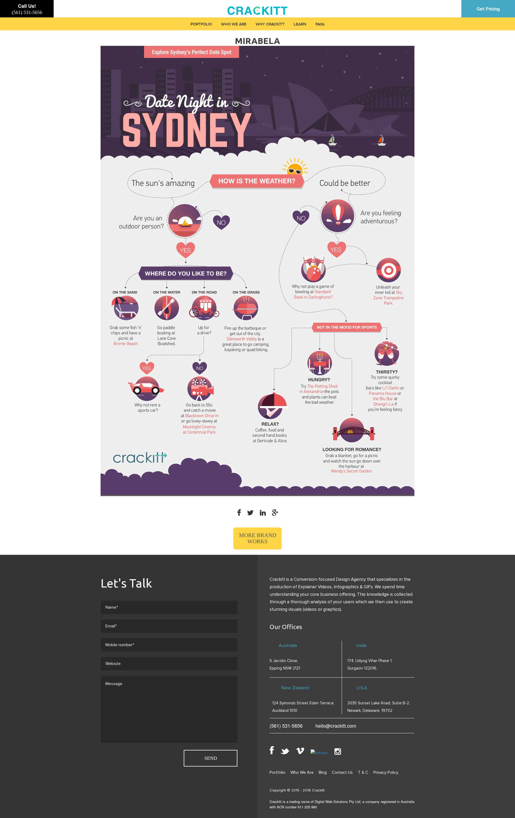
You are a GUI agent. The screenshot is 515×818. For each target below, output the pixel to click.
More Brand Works (257, 538)
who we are (234, 24)
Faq (319, 24)
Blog (323, 772)
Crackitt (318, 790)
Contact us (342, 772)
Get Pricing (488, 9)
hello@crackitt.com (335, 725)
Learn (300, 24)
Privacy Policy (385, 772)
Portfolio (201, 24)
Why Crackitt (270, 24)
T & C (363, 772)
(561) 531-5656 (27, 12)
